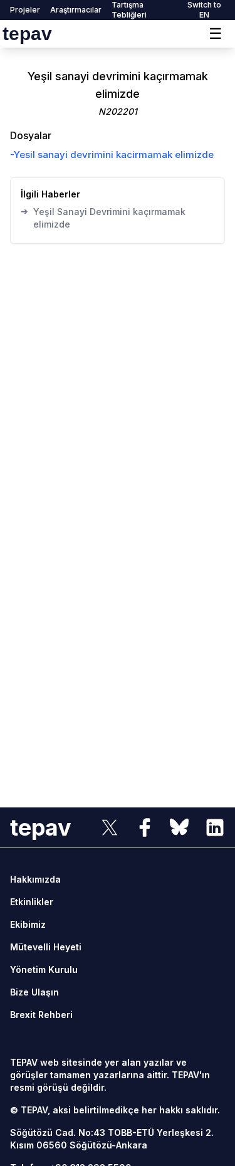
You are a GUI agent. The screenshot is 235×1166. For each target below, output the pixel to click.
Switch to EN (204, 9)
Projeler (25, 9)
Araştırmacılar (76, 9)
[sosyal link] (110, 827)
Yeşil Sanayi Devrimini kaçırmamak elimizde (103, 217)
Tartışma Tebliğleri (129, 9)
